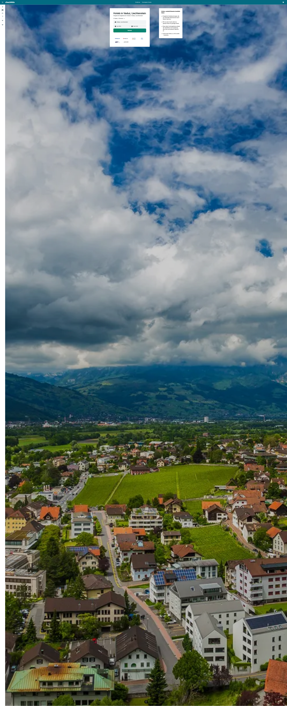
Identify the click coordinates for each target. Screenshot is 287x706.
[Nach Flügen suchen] (2, 6)
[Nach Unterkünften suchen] (2, 10)
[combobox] (119, 18)
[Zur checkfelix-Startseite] (10, 2)
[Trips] (2, 20)
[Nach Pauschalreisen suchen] (2, 16)
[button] (2, 2)
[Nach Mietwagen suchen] (2, 13)
